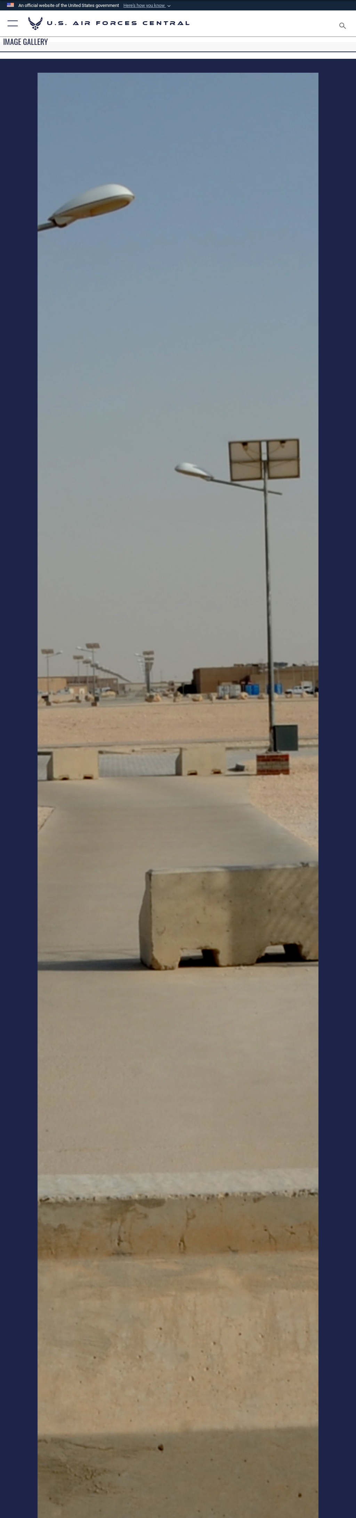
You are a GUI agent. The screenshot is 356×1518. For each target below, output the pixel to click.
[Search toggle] (344, 23)
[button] (147, 5)
